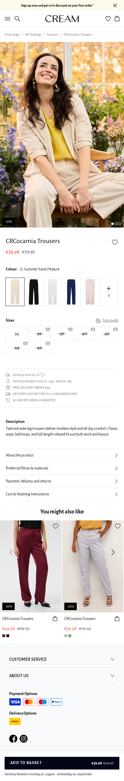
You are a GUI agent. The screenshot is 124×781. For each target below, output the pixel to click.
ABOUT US (19, 675)
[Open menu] (6, 18)
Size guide (110, 320)
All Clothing (33, 34)
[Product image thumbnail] (112, 224)
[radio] (17, 334)
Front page (12, 34)
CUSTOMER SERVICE (28, 659)
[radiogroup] (62, 341)
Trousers (52, 34)
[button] (62, 455)
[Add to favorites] (115, 242)
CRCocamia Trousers (77, 34)
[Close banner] (115, 5)
